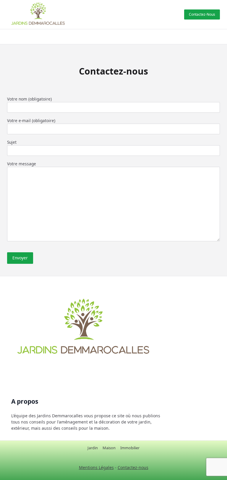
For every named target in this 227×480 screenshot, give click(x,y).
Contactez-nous (202, 14)
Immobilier (130, 447)
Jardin (92, 447)
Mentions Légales (96, 467)
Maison (109, 447)
